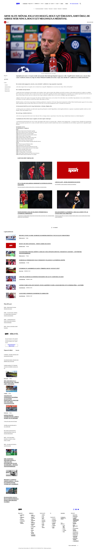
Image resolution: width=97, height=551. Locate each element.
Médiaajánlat (75, 516)
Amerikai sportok (53, 523)
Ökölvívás (43, 521)
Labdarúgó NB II (22, 518)
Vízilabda (5, 393)
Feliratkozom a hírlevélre (11, 345)
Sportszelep (63, 513)
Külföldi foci (31, 513)
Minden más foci (22, 238)
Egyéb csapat (53, 527)
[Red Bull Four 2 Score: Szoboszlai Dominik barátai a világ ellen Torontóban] (11, 239)
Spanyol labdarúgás (33, 518)
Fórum (64, 528)
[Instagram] (73, 509)
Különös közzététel (74, 530)
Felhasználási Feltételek (75, 539)
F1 (49, 3)
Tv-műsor (64, 530)
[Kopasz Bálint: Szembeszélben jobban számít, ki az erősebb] (11, 411)
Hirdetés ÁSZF (75, 533)
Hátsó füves (59, 8)
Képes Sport (50, 8)
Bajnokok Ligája (22, 246)
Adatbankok (25, 3)
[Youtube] (78, 509)
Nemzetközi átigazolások (33, 535)
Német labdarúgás (33, 522)
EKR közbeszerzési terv (75, 526)
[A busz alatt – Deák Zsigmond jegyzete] (73, 178)
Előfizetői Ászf (75, 534)
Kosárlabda (54, 520)
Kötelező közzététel (74, 523)
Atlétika (43, 514)
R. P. (8, 22)
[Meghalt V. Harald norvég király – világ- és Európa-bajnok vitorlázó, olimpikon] (11, 475)
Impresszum (75, 514)
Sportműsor (46, 8)
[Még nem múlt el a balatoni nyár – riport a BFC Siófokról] (11, 376)
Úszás (43, 516)
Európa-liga (33, 526)
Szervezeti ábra (75, 528)
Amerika (46, 3)
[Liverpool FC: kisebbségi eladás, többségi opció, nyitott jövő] (11, 272)
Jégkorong (54, 521)
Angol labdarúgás (22, 262)
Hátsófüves (22, 519)
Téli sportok (43, 527)
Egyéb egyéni (43, 525)
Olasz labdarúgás (33, 520)
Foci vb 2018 (32, 528)
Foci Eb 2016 (32, 531)
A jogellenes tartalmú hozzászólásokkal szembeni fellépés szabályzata (76, 519)
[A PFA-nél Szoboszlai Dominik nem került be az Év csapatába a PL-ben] (11, 281)
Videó (64, 531)
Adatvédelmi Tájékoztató (75, 537)
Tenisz (43, 522)
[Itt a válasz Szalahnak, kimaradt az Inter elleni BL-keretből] (36, 179)
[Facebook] (76, 509)
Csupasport (55, 8)
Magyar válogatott (22, 523)
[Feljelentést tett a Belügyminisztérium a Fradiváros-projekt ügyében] (11, 493)
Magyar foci (20, 513)
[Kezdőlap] (18, 3)
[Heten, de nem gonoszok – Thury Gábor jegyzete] (11, 247)
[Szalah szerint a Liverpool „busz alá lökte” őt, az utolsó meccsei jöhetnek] (73, 208)
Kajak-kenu (43, 518)
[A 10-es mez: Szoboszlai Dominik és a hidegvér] (11, 297)
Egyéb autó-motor (64, 526)
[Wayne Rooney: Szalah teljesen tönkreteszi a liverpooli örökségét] (36, 208)
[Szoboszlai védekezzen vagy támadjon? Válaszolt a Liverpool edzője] (11, 264)
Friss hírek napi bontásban (39, 8)
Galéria (62, 3)
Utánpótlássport (65, 8)
